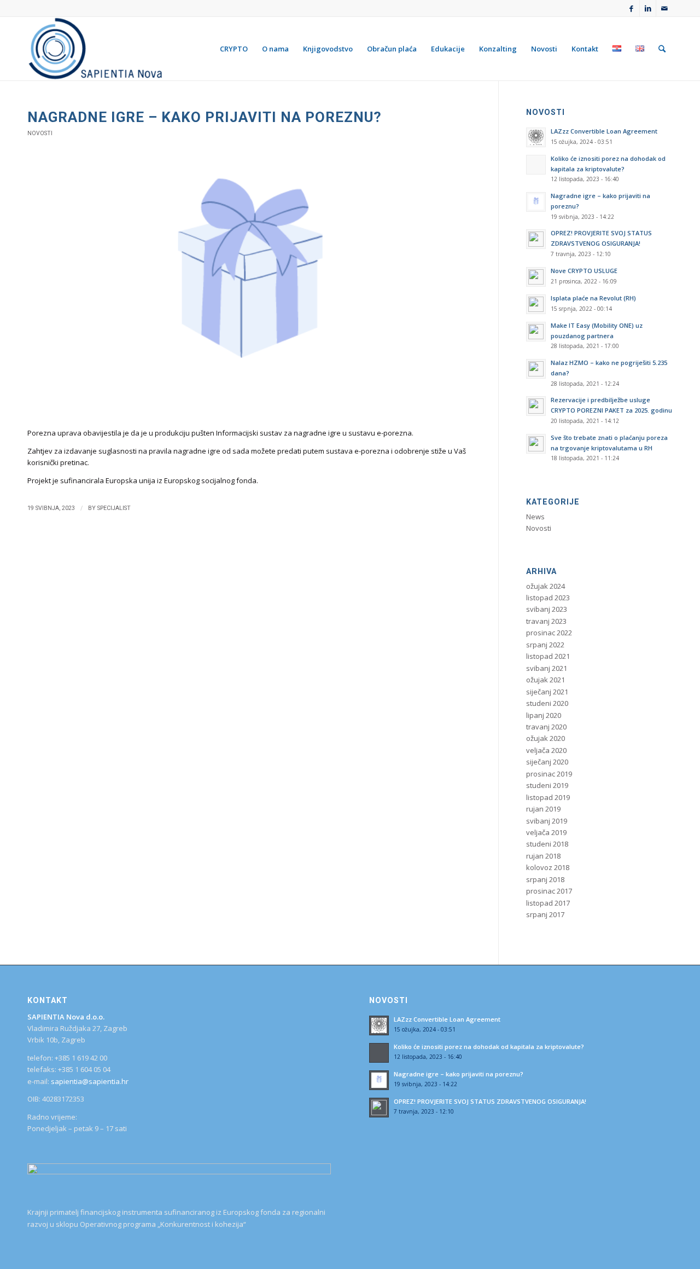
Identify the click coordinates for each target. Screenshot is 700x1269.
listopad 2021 (548, 656)
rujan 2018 (543, 856)
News (535, 516)
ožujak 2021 (545, 680)
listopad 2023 (548, 597)
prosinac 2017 (549, 891)
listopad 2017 (548, 903)
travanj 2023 (546, 621)
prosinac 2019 (549, 774)
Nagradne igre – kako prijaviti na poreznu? (204, 117)
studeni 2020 (547, 703)
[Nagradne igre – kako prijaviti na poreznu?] (249, 290)
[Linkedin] (648, 8)
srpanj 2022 (545, 645)
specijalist (114, 508)
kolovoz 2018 (547, 867)
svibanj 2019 (546, 821)
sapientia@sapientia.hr (90, 1081)
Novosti (39, 133)
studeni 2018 (547, 844)
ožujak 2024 (545, 586)
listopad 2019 (548, 797)
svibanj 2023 (546, 609)
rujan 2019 (543, 809)
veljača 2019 (546, 832)
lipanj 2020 (543, 715)
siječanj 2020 (547, 762)
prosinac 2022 (549, 633)
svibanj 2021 (546, 668)
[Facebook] (631, 8)
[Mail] (664, 8)
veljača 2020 (546, 750)
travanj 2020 (546, 727)
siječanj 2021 (547, 692)
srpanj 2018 (545, 879)
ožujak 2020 (545, 738)
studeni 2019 (547, 785)
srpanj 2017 (545, 914)
